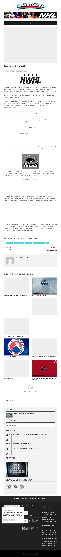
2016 (12, 242)
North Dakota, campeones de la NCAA (13, 336)
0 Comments (19, 71)
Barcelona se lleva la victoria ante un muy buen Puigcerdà (49, 521)
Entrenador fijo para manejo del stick (24, 413)
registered (7, 404)
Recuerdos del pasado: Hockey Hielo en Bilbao (34, 513)
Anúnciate (25, 498)
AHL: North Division (9, 378)
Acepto (6, 520)
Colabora (33, 498)
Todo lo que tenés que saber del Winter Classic (25, 448)
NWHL (47, 242)
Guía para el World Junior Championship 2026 (25, 453)
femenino (36, 242)
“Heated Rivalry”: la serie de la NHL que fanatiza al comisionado (30, 434)
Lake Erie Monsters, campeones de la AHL (42, 316)
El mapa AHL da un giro (10, 356)
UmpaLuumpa (34, 554)
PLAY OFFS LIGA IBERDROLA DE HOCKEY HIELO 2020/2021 (49, 543)
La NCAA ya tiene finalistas (39, 295)
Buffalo (22, 242)
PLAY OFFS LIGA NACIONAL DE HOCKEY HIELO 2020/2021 (33, 520)
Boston (16, 242)
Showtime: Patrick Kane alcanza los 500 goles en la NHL (28, 439)
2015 (8, 242)
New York (42, 242)
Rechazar (11, 520)
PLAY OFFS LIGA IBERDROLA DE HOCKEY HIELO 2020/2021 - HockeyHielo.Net (49, 540)
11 (31, 515)
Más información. (11, 517)
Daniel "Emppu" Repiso (24, 258)
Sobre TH (16, 498)
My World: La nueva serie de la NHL (22, 443)
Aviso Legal (41, 498)
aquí (36, 238)
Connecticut (29, 242)
